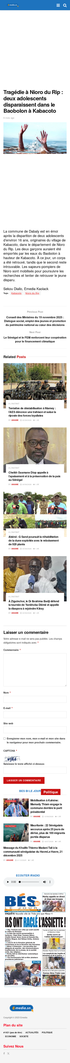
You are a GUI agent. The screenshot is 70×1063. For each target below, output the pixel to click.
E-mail (8, 708)
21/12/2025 (21, 860)
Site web (8, 723)
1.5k (37, 484)
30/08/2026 (26, 420)
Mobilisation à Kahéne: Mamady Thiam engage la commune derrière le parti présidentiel (46, 806)
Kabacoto (16, 293)
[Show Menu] (58, 5)
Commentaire (12, 650)
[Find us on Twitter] (8, 1053)
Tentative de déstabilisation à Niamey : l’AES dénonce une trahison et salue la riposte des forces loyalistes (32, 411)
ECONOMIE (10, 1036)
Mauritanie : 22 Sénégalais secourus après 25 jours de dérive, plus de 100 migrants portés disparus (47, 831)
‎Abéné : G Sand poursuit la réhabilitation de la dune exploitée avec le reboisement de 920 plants (33, 540)
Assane (15, 420)
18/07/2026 (48, 841)
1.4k (37, 420)
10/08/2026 (48, 816)
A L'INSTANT (13, 403)
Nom (7, 692)
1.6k (59, 841)
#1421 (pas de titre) (12, 1032)
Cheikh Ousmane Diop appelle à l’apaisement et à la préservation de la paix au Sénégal (34, 476)
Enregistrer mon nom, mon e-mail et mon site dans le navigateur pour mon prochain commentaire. (36, 740)
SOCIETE (24, 1036)
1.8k (32, 860)
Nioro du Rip (32, 293)
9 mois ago (8, 117)
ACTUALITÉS (31, 1032)
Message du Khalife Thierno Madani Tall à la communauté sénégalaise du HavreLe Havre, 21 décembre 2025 (33, 851)
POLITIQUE (47, 1032)
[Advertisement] (35, 49)
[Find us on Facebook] (4, 1053)
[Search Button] (65, 5)
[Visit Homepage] (11, 5)
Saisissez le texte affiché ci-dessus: (24, 763)
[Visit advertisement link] (35, 940)
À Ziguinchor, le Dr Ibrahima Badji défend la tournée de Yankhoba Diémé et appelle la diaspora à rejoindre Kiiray (33, 604)
